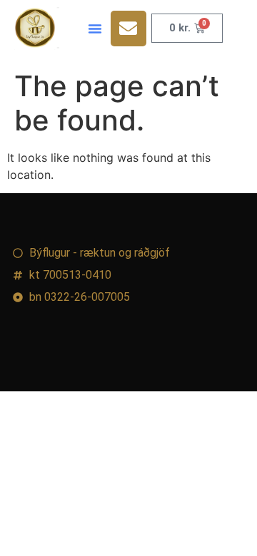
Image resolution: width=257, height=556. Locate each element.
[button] (95, 28)
